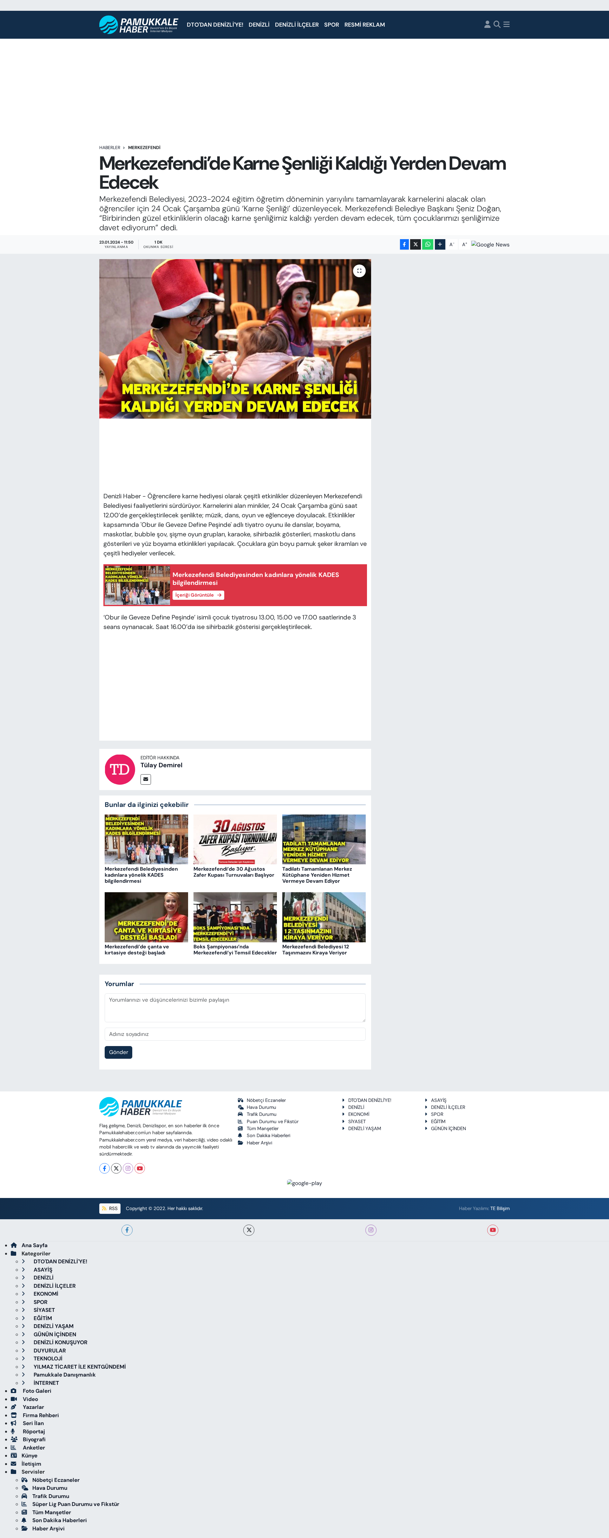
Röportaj (33, 1431)
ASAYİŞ (439, 1100)
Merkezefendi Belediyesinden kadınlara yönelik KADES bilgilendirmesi (141, 875)
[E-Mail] (146, 779)
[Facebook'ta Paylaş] (404, 244)
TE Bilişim (500, 1208)
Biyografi (34, 1439)
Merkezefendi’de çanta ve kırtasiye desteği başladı (137, 949)
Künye (29, 1455)
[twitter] (248, 1230)
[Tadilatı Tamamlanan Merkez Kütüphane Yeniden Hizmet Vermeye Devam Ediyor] (324, 838)
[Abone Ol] (490, 244)
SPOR (331, 25)
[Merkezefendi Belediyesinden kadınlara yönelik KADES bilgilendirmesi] (146, 838)
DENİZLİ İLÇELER (297, 25)
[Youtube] (139, 1168)
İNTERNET (45, 1382)
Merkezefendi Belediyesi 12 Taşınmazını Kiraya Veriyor (315, 949)
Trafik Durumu (262, 1114)
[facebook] (127, 1230)
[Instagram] (128, 1168)
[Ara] (497, 25)
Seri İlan (33, 1423)
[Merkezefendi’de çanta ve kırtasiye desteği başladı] (146, 916)
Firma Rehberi (40, 1415)
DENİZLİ (259, 25)
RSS (113, 1208)
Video (30, 1399)
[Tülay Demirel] (120, 768)
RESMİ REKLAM (364, 25)
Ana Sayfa (35, 1245)
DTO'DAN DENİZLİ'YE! (215, 25)
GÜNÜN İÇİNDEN (448, 1128)
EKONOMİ (358, 1114)
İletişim (31, 1463)
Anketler (33, 1447)
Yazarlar (33, 1407)
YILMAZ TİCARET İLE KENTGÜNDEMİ (79, 1366)
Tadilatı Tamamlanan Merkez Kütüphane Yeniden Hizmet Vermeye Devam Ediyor (317, 875)
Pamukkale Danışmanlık (64, 1374)
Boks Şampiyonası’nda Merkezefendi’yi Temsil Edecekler (235, 949)
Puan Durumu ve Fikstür (272, 1121)
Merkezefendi (144, 147)
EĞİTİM (438, 1121)
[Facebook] (104, 1168)
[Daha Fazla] (440, 244)
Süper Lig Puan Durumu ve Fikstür (75, 1504)
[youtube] (492, 1230)
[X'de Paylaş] (415, 244)
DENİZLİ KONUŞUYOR (60, 1342)
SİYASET (357, 1121)
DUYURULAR (49, 1350)
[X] (116, 1168)
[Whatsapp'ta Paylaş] (427, 244)
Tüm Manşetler (262, 1128)
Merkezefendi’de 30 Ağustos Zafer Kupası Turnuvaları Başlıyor (233, 872)
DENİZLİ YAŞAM (364, 1128)
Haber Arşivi (259, 1143)
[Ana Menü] (506, 25)
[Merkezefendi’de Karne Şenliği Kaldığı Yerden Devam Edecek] (235, 338)
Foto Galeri (36, 1390)
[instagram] (371, 1230)
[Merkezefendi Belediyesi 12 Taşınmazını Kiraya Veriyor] (324, 916)
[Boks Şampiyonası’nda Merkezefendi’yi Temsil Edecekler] (235, 916)
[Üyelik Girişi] (487, 25)
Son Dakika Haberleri (268, 1135)
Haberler (109, 147)
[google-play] (305, 1182)
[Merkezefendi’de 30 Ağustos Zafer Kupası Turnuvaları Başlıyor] (235, 838)
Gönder (118, 1052)
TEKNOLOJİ (47, 1358)
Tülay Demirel (161, 765)
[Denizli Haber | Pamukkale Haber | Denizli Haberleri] (139, 25)
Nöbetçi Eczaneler (266, 1100)
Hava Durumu (261, 1107)
